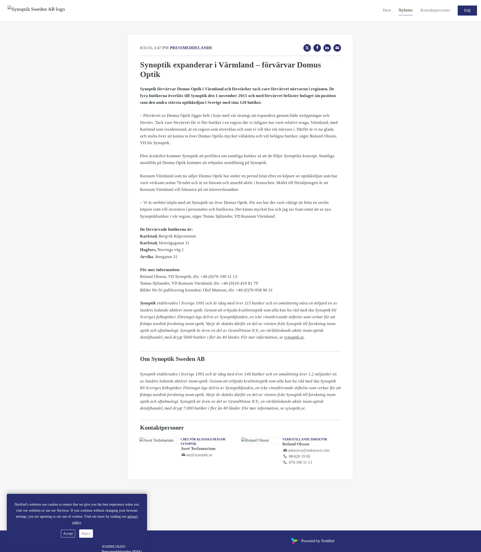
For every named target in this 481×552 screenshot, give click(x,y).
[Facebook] (317, 48)
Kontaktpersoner (435, 10)
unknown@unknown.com (308, 450)
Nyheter (406, 10)
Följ (467, 11)
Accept (68, 533)
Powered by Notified (317, 541)
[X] (307, 48)
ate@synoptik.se (199, 455)
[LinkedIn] (327, 48)
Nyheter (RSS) (113, 545)
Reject (86, 533)
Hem (387, 10)
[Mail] (337, 48)
